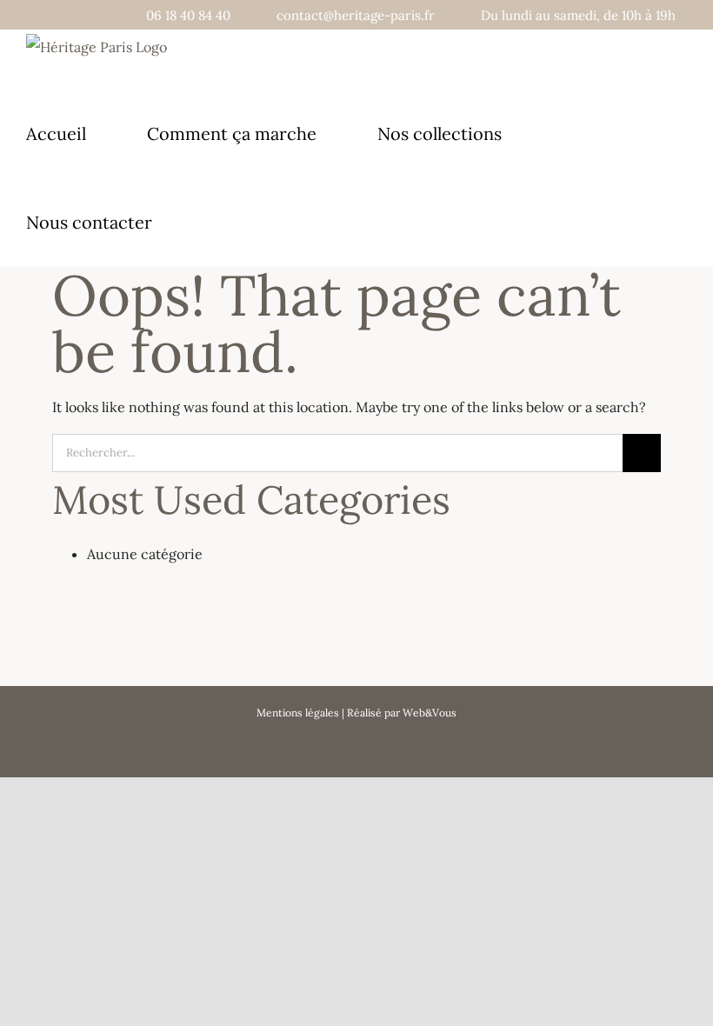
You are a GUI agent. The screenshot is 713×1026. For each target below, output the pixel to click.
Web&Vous (429, 712)
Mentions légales (298, 712)
